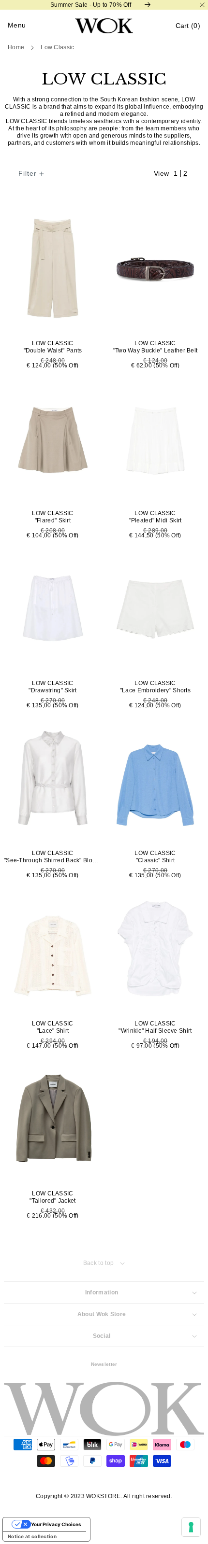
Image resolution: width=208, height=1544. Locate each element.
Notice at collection (32, 1536)
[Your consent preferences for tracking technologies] (191, 1527)
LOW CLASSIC (57, 47)
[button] (188, 25)
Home (16, 47)
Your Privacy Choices (56, 1524)
